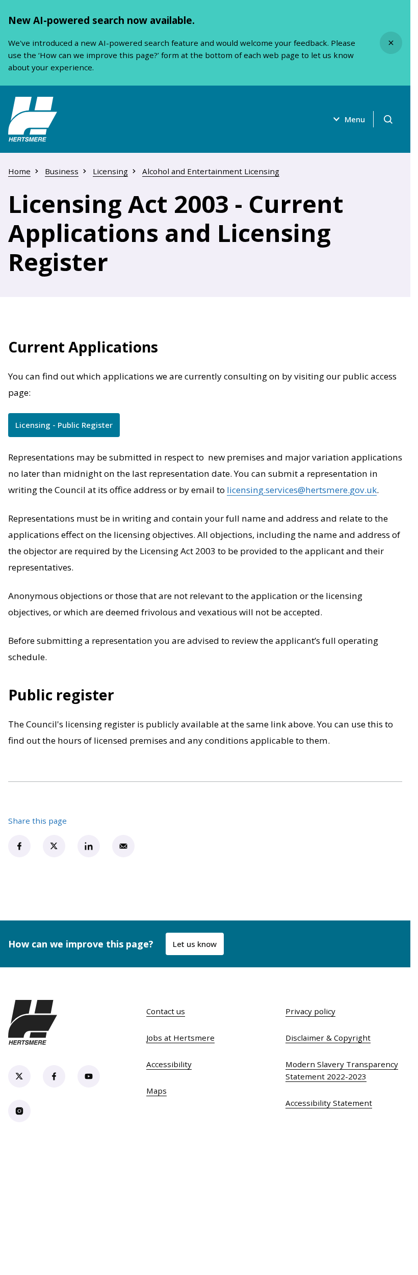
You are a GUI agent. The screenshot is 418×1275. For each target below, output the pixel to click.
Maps (156, 1091)
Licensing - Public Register (67, 427)
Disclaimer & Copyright (328, 1038)
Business (62, 171)
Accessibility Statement (328, 1103)
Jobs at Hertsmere (180, 1038)
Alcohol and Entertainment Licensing (210, 171)
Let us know (195, 944)
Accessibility (169, 1064)
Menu (355, 119)
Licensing (110, 171)
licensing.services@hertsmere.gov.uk (302, 490)
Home (19, 171)
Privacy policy (310, 1011)
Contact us (165, 1011)
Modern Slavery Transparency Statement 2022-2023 (341, 1070)
